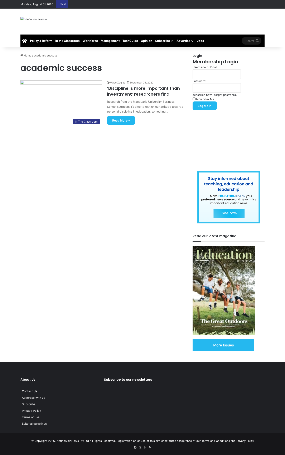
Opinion (146, 40)
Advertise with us (33, 397)
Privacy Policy (31, 410)
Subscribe (162, 40)
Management (110, 40)
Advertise (183, 40)
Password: (199, 81)
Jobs (200, 40)
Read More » (121, 120)
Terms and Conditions (216, 440)
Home (27, 55)
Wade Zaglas (117, 82)
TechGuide (130, 40)
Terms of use (30, 417)
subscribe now (202, 94)
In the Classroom (67, 40)
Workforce (90, 40)
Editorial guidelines (34, 423)
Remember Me (204, 99)
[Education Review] (33, 21)
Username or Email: (205, 67)
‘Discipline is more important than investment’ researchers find (143, 91)
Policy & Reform (41, 40)
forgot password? (225, 94)
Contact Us (29, 391)
